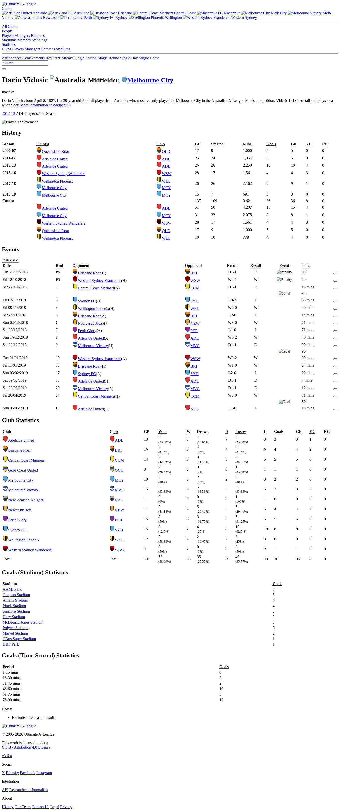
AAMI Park (12, 589)
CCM (194, 288)
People (7, 31)
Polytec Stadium (15, 628)
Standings (39, 40)
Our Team (23, 807)
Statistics (9, 44)
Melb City (279, 13)
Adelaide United (55, 159)
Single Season (86, 58)
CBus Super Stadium (19, 639)
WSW (166, 174)
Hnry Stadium (14, 617)
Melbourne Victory (93, 346)
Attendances (12, 58)
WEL (166, 181)
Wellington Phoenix (57, 181)
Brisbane (125, 13)
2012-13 (8, 113)
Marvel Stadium (15, 633)
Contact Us (40, 807)
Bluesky (12, 773)
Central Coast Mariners (96, 288)
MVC (195, 346)
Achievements (34, 58)
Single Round (109, 58)
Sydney (122, 17)
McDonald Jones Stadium (23, 622)
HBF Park (11, 644)
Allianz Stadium (15, 600)
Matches (24, 40)
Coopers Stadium (16, 595)
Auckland (81, 13)
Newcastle (51, 17)
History (8, 807)
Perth (88, 17)
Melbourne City (150, 80)
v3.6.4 (7, 756)
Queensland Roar (55, 151)
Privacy (66, 807)
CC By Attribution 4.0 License (26, 747)
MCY (166, 188)
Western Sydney (243, 17)
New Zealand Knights (25, 500)
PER (194, 331)
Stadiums (9, 40)
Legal (54, 807)
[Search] (4, 69)
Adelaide (40, 13)
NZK (119, 500)
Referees (38, 35)
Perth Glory (87, 331)
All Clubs (9, 26)
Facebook (27, 773)
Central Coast (185, 13)
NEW (195, 323)
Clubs (6, 8)
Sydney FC (87, 301)
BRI (193, 273)
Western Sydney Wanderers (63, 174)
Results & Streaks (60, 58)
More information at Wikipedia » (45, 105)
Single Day (129, 58)
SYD (194, 301)
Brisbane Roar (89, 273)
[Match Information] (335, 272)
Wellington (173, 17)
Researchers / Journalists (28, 790)
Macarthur (232, 13)
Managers (22, 35)
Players (8, 35)
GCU (119, 470)
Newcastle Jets (89, 323)
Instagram (44, 773)
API (5, 790)
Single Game (149, 58)
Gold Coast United (23, 470)
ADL (166, 159)
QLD (166, 151)
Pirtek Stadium (14, 606)
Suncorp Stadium (16, 611)
